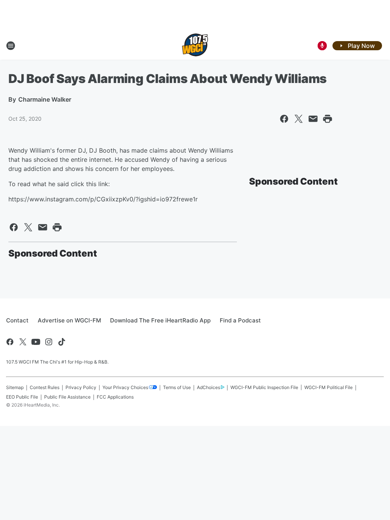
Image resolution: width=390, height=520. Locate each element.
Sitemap (15, 387)
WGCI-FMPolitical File (328, 387)
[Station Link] (195, 45)
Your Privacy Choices (125, 387)
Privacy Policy (81, 387)
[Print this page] (327, 118)
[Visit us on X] (22, 341)
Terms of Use (177, 387)
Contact (17, 320)
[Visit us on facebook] (9, 341)
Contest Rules (44, 387)
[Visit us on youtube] (35, 341)
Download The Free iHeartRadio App (160, 320)
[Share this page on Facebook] (284, 118)
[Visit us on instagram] (48, 341)
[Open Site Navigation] (10, 45)
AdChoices (208, 387)
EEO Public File (22, 397)
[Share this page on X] (298, 118)
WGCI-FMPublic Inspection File (264, 387)
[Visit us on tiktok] (61, 341)
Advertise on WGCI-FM (69, 320)
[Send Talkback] (322, 45)
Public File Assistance (67, 397)
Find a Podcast (240, 320)
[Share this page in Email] (313, 118)
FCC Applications (115, 397)
